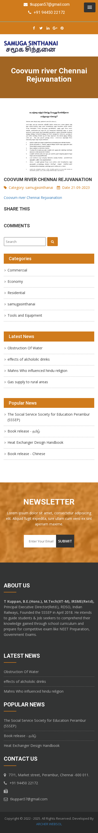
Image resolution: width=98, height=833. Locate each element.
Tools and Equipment (25, 315)
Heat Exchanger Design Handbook (35, 442)
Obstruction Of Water (25, 348)
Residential (16, 292)
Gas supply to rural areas (28, 381)
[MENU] (89, 7)
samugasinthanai (39, 187)
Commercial (17, 270)
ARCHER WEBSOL (49, 824)
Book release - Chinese (26, 453)
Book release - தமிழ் (24, 431)
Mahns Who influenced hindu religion (37, 370)
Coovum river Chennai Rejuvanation (33, 197)
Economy (15, 281)
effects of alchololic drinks (29, 359)
